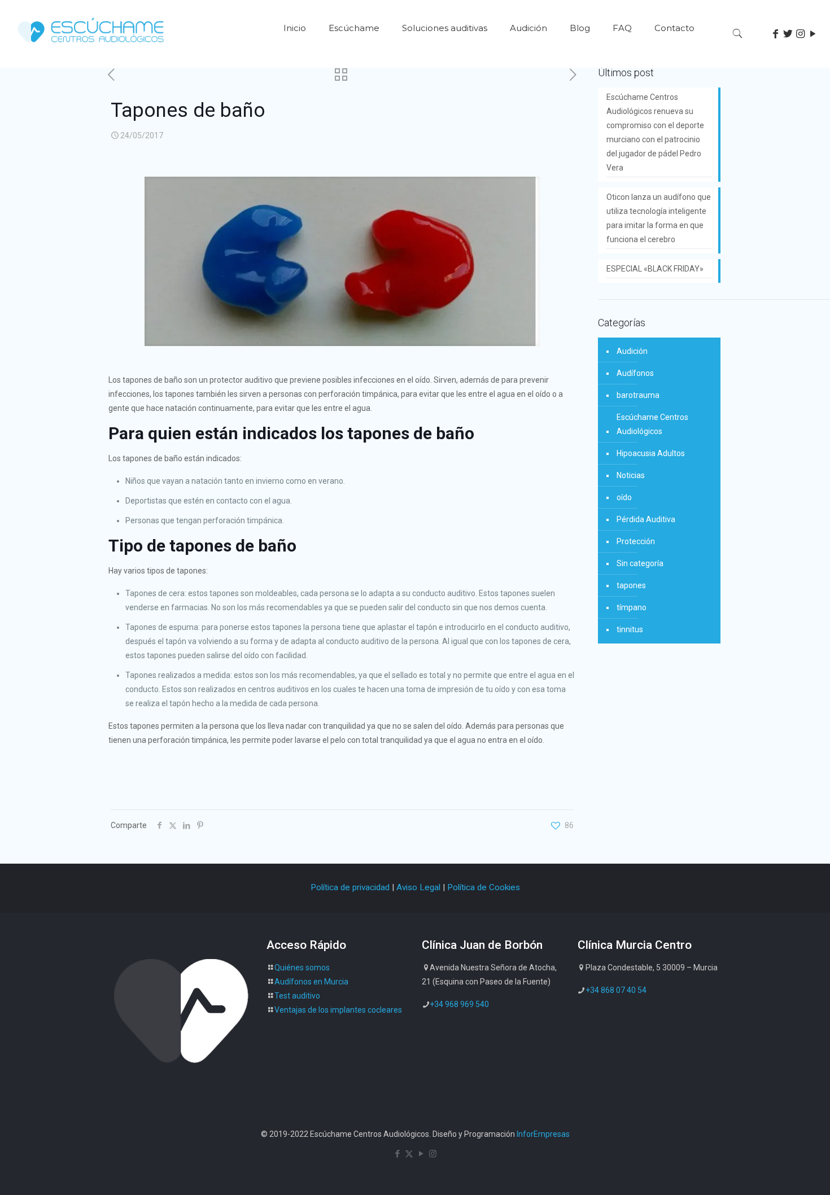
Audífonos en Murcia (311, 981)
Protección (636, 541)
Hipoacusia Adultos (651, 453)
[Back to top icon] (776, 1172)
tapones (631, 585)
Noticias (631, 475)
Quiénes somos (302, 967)
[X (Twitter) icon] (409, 1154)
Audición (632, 351)
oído (624, 497)
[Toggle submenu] (354, 62)
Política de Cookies (483, 887)
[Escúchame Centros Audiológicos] (91, 45)
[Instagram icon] (433, 1154)
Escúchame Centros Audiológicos (652, 424)
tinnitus (630, 629)
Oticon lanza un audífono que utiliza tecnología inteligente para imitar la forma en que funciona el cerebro (658, 218)
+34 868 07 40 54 (616, 990)
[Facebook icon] (397, 1154)
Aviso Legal (418, 887)
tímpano (631, 607)
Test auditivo (297, 995)
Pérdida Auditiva (646, 519)
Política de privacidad (350, 887)
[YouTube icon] (421, 1154)
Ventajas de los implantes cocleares (338, 1009)
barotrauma (638, 395)
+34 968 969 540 (459, 1004)
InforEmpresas (543, 1134)
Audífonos (635, 373)
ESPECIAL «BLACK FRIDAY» (655, 268)
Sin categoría (640, 563)
